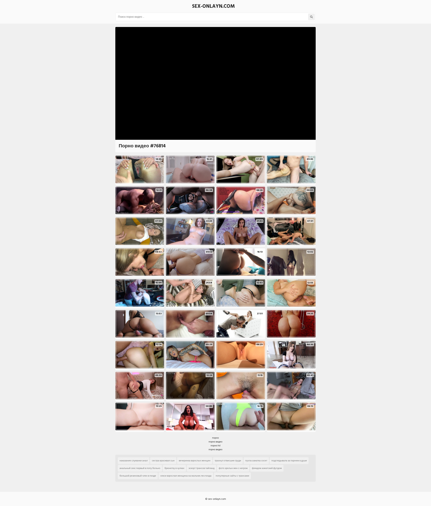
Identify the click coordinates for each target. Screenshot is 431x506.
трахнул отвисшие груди (228, 460)
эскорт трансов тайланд (201, 468)
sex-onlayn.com (213, 6)
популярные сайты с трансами (232, 476)
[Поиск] (311, 16)
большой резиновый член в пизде (138, 476)
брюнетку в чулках (174, 468)
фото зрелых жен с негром (233, 468)
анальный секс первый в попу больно (140, 468)
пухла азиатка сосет (256, 460)
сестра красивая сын (163, 460)
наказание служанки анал (134, 460)
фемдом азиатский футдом (267, 468)
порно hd (215, 445)
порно (215, 438)
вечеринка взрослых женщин (194, 460)
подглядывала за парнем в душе (289, 460)
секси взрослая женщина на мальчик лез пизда (185, 476)
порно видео (215, 442)
